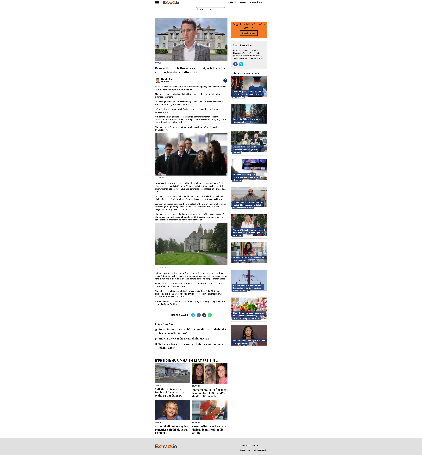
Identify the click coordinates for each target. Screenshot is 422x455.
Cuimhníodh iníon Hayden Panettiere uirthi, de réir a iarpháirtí (171, 429)
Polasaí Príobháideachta (249, 445)
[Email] (204, 315)
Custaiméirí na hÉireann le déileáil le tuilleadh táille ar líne (209, 429)
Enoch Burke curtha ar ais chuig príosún (183, 338)
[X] (193, 315)
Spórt (260, 58)
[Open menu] (157, 2)
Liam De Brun (167, 79)
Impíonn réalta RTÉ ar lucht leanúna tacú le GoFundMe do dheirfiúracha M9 (209, 393)
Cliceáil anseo (249, 33)
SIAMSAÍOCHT (257, 2)
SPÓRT (243, 2)
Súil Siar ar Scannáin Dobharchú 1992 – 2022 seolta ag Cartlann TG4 (169, 392)
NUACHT (232, 2)
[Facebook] (199, 315)
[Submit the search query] (197, 9)
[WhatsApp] (210, 315)
